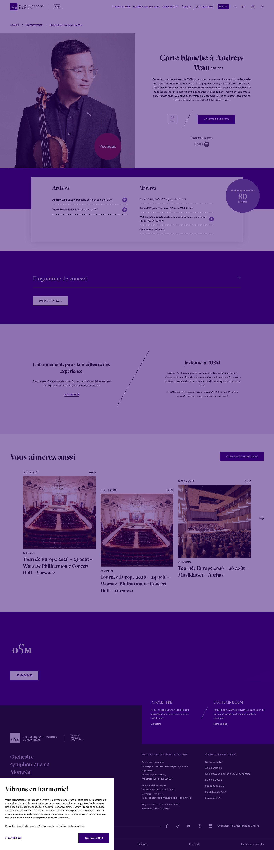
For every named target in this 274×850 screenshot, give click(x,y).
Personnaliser (13, 838)
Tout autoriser (94, 838)
